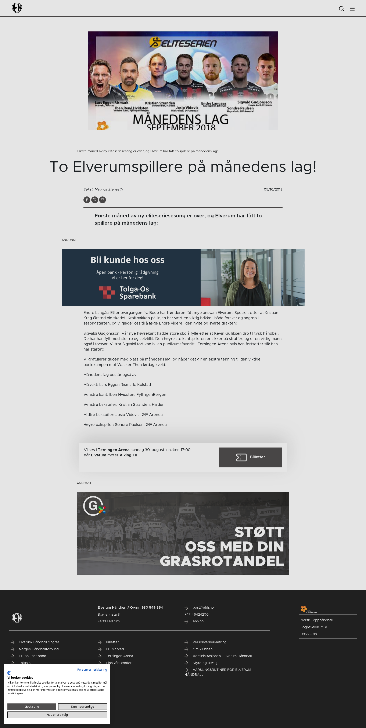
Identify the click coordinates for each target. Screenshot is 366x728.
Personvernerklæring (92, 669)
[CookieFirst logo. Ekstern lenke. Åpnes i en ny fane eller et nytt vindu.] (9, 673)
